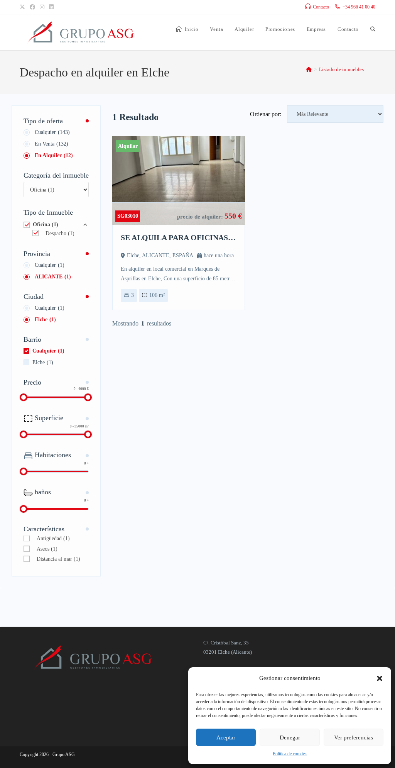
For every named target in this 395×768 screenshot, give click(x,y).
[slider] (23, 397)
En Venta (51, 144)
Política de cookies (290, 753)
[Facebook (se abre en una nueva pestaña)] (32, 7)
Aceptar (225, 737)
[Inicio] (309, 69)
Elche (45, 319)
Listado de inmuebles (341, 69)
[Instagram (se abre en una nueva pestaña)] (42, 7)
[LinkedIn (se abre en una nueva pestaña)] (51, 7)
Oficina (45, 224)
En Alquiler (54, 155)
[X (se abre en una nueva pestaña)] (23, 7)
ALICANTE (53, 277)
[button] (379, 678)
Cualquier (52, 132)
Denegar (290, 737)
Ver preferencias (353, 737)
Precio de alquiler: (201, 217)
